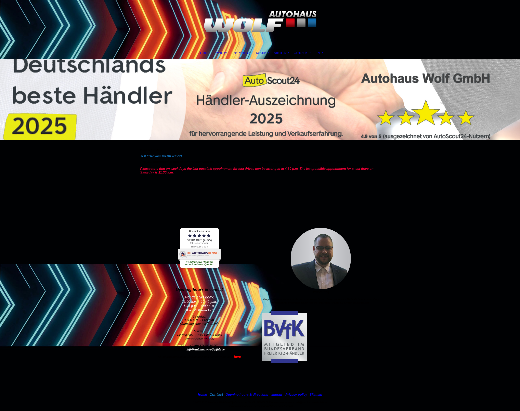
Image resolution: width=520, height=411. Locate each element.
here (237, 356)
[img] (260, 21)
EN (317, 52)
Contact (216, 395)
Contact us (300, 52)
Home (204, 52)
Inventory (220, 52)
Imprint (276, 394)
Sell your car (241, 52)
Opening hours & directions (246, 394)
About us (280, 52)
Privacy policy (296, 394)
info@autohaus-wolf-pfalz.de (205, 349)
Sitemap (316, 394)
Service (261, 52)
